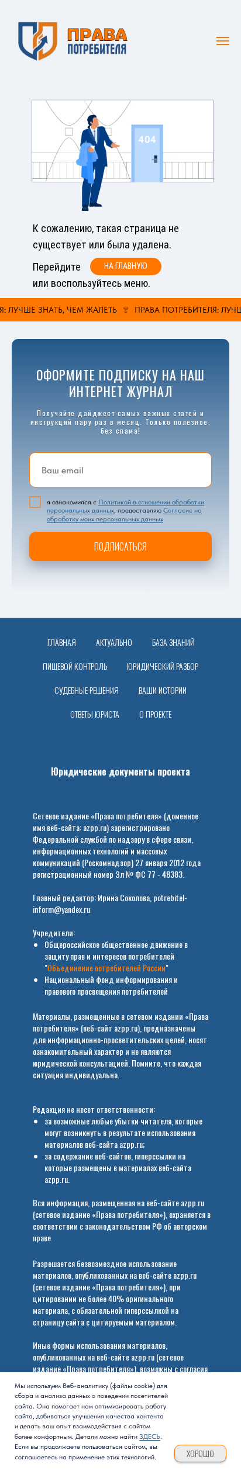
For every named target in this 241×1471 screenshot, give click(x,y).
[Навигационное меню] (222, 41)
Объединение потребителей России (106, 967)
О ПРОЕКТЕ (155, 714)
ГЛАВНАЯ (61, 642)
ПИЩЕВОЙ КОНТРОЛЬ (75, 666)
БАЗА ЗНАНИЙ (173, 642)
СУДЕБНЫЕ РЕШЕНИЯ (86, 690)
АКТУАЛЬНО (114, 642)
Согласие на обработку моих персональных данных (124, 514)
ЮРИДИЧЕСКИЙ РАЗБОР (162, 666)
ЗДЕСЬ (149, 1436)
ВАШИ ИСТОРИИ (163, 690)
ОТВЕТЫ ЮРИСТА (94, 714)
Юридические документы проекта (120, 771)
